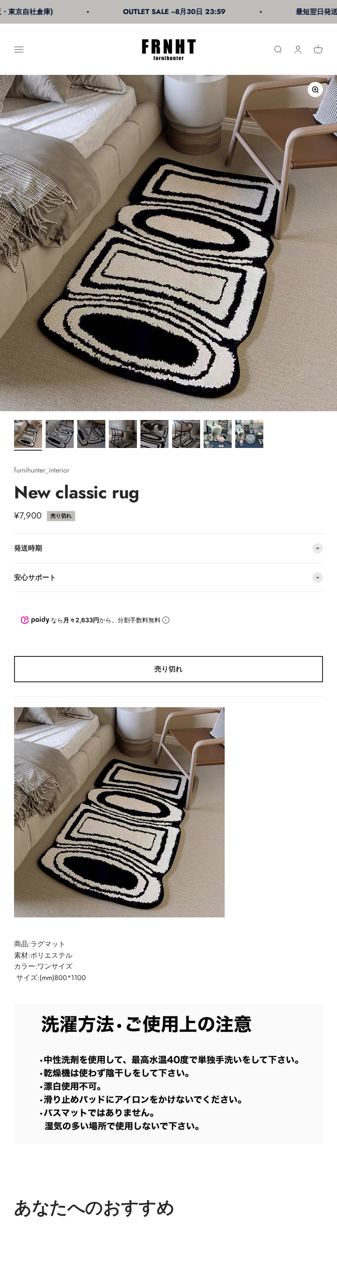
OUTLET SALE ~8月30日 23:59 (155, 12)
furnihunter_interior (41, 470)
